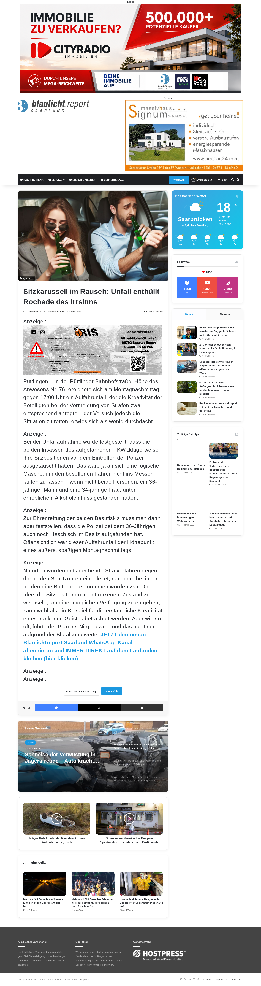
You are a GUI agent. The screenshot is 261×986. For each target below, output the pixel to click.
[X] (99, 707)
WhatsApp (179, 180)
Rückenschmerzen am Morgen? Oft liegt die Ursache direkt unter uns (218, 407)
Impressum (221, 979)
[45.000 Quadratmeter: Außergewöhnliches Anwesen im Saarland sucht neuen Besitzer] (187, 387)
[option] (93, 756)
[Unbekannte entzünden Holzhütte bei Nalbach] (191, 452)
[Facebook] (56, 707)
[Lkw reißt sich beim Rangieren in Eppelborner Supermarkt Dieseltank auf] (141, 884)
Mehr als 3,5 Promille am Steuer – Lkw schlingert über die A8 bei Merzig (43, 902)
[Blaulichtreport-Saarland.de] (53, 106)
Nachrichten (32, 179)
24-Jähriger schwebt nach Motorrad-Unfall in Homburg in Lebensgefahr (217, 348)
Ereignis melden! (84, 179)
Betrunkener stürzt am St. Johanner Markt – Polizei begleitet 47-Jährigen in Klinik (62, 757)
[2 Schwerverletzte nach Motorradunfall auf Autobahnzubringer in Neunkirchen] (223, 500)
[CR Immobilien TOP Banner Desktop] (130, 48)
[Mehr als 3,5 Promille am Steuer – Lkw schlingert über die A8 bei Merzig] (44, 884)
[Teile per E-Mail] (142, 707)
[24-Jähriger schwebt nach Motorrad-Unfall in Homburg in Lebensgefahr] (187, 349)
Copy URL (112, 690)
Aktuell (30, 742)
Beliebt (189, 314)
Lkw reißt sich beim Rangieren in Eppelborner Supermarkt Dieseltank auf (141, 902)
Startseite (208, 979)
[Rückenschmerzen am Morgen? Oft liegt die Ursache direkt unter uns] (187, 408)
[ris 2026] (92, 373)
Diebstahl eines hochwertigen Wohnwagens (186, 517)
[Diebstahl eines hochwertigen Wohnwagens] (191, 500)
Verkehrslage (113, 179)
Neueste (225, 314)
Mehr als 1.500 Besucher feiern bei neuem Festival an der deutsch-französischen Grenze (92, 902)
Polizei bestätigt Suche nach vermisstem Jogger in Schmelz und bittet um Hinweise (217, 331)
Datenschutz (235, 979)
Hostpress (84, 979)
